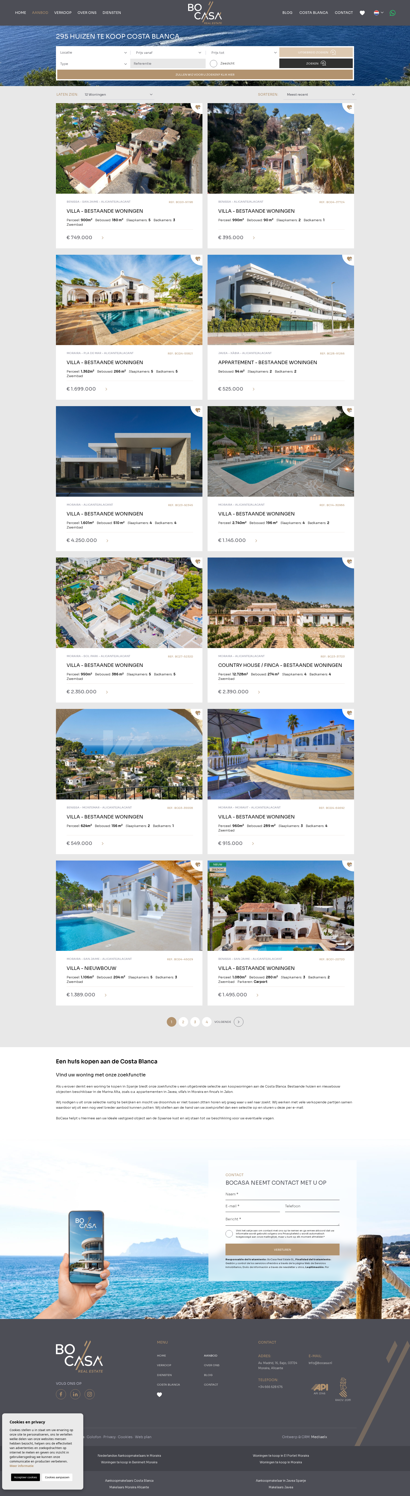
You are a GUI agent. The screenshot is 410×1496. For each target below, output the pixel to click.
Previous (60, 150)
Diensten (111, 12)
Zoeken (312, 63)
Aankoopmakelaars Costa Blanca (129, 1481)
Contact (344, 12)
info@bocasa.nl (320, 1363)
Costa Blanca (313, 12)
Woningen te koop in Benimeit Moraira (129, 1462)
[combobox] (92, 52)
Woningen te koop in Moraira (281, 1462)
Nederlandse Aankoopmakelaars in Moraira (129, 1456)
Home (20, 12)
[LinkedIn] (75, 1394)
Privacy (109, 1437)
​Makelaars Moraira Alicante (129, 1487)
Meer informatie (22, 1466)
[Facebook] (61, 1394)
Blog (287, 12)
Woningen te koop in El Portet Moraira (281, 1456)
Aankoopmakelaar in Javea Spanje (281, 1481)
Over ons (87, 12)
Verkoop (63, 12)
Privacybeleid (291, 1233)
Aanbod (40, 12)
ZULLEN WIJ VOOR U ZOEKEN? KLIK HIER (205, 74)
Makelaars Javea (281, 1487)
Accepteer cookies (25, 1477)
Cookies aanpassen (57, 1477)
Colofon (94, 1437)
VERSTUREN (282, 1250)
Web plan (143, 1437)
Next (198, 150)
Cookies (125, 1437)
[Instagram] (90, 1394)
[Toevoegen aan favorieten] (196, 108)
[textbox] (95, 52)
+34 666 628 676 (270, 1387)
